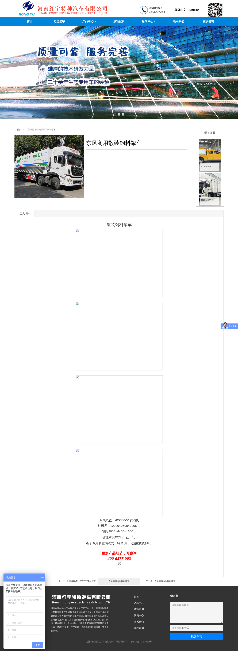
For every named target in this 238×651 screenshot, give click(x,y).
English (194, 9)
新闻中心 (148, 21)
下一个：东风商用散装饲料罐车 (160, 581)
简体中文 (180, 9)
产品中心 (88, 21)
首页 (29, 21)
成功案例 (119, 21)
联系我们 (178, 21)
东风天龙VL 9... (208, 200)
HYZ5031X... (207, 166)
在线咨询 (208, 21)
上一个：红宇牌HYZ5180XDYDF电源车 (77, 581)
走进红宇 (59, 21)
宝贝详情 (25, 213)
